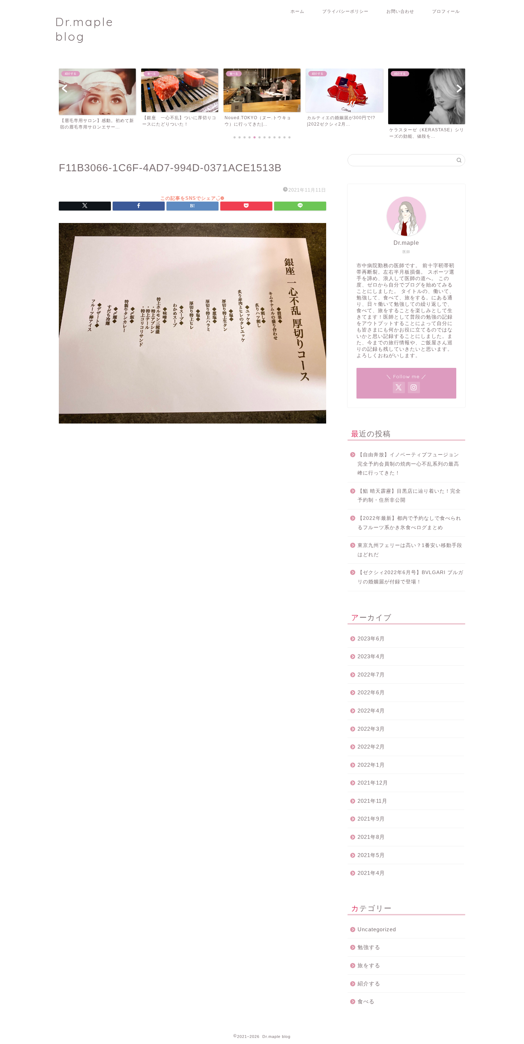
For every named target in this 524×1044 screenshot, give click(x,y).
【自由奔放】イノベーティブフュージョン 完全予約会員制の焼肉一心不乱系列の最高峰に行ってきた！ (411, 464)
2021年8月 (371, 837)
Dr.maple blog (84, 29)
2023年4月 (371, 656)
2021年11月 (372, 801)
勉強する (369, 947)
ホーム (297, 11)
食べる (366, 1001)
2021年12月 (373, 783)
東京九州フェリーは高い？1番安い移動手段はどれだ (410, 550)
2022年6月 (371, 692)
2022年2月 (371, 747)
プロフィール (446, 11)
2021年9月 (371, 819)
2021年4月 (371, 873)
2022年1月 (371, 765)
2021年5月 (371, 855)
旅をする (369, 965)
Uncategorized (377, 929)
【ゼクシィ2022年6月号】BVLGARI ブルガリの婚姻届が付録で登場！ (410, 577)
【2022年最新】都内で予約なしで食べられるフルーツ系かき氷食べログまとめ (409, 523)
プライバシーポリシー (345, 11)
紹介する (369, 983)
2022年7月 (371, 674)
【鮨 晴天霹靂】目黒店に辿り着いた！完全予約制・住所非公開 (409, 495)
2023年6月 (371, 638)
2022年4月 (371, 711)
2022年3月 (371, 729)
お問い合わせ (400, 11)
